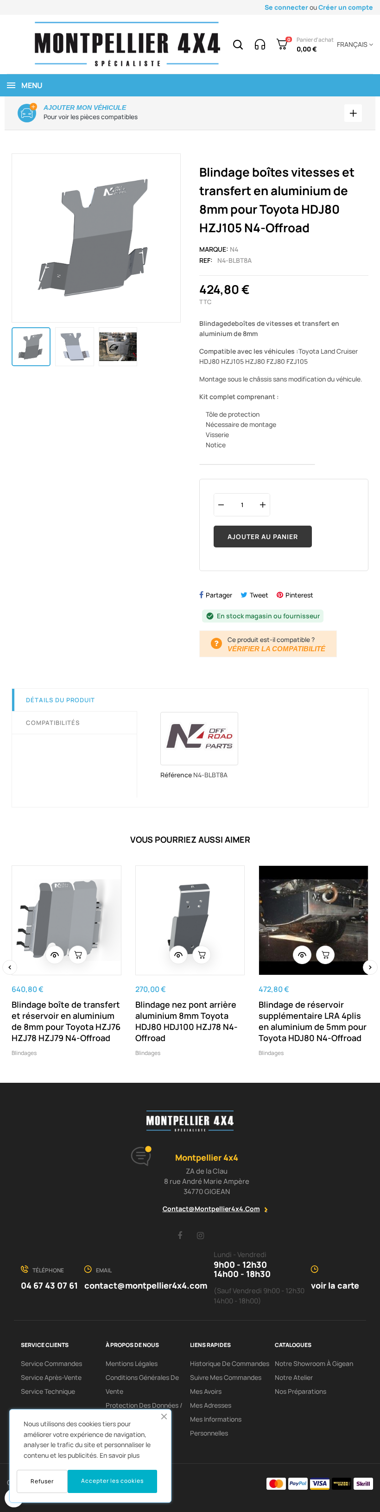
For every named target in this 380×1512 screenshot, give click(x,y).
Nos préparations (300, 1391)
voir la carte (335, 1285)
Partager (219, 595)
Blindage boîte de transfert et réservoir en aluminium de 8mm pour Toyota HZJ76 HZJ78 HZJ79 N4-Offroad (66, 1021)
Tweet (259, 595)
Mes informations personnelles (215, 1426)
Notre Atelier (294, 1377)
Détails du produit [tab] (60, 700)
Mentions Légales (132, 1363)
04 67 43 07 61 (49, 1285)
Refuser (42, 1481)
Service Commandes (51, 1363)
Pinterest (299, 595)
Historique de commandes (229, 1363)
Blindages (24, 1053)
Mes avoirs (206, 1391)
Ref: (206, 260)
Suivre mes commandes (225, 1377)
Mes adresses (210, 1405)
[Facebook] (180, 1235)
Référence (176, 774)
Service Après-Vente (51, 1377)
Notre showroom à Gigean (314, 1363)
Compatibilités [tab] (53, 722)
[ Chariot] (78, 955)
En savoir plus (119, 1455)
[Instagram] (200, 1235)
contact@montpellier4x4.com (211, 1208)
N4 (234, 249)
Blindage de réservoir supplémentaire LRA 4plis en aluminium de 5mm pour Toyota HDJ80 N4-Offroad (313, 1021)
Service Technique (48, 1391)
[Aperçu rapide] (54, 955)
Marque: (213, 249)
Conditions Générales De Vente (142, 1384)
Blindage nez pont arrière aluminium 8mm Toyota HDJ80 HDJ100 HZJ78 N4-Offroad (186, 1021)
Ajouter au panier (263, 536)
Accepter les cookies (112, 1481)
